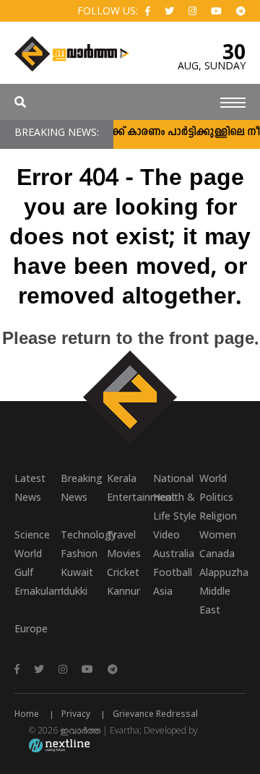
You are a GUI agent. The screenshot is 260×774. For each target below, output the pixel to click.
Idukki (74, 591)
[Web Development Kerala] (59, 745)
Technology (84, 534)
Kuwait (77, 572)
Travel (121, 534)
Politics (216, 497)
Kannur (123, 591)
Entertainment (130, 497)
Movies (124, 553)
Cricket (123, 572)
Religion (218, 516)
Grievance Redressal (155, 714)
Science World (32, 544)
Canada (217, 553)
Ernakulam (37, 591)
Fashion (79, 553)
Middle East (214, 600)
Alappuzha (222, 572)
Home (26, 714)
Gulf (23, 572)
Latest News (30, 487)
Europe (31, 628)
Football (172, 572)
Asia (163, 591)
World (213, 478)
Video (166, 534)
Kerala (121, 478)
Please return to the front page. (130, 340)
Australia (173, 553)
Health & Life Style (174, 506)
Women (217, 534)
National (173, 478)
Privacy (75, 714)
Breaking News (82, 487)
